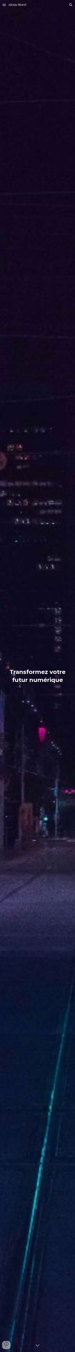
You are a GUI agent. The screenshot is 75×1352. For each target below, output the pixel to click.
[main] (38, 676)
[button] (4, 5)
